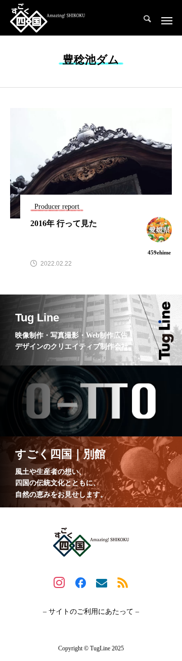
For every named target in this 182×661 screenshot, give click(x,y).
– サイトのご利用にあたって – (91, 611)
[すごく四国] (47, 18)
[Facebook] (80, 582)
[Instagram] (59, 582)
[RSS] (122, 582)
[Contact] (101, 582)
